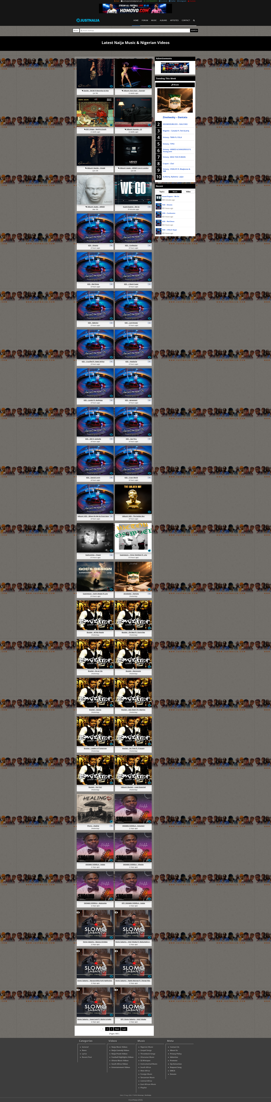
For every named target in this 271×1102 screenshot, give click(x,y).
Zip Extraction (176, 1064)
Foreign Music (146, 1074)
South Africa (145, 1067)
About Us (174, 1050)
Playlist (143, 1088)
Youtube (192, 1)
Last (124, 1029)
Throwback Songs (147, 1054)
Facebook (163, 1)
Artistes (174, 20)
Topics (161, 192)
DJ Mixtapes (145, 1060)
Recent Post (87, 1057)
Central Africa (146, 1081)
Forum (145, 20)
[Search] (194, 20)
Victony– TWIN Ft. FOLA (172, 137)
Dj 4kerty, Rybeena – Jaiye (173, 177)
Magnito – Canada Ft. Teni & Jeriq (176, 131)
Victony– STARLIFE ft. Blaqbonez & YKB (176, 170)
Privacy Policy (176, 1054)
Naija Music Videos (119, 1047)
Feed (117, 1)
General (85, 1047)
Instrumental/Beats (148, 1064)
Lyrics (84, 1054)
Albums (163, 20)
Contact (186, 20)
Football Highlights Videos (122, 1057)
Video (188, 192)
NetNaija (148, 1095)
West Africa (145, 1071)
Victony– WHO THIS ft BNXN (174, 157)
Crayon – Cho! (168, 163)
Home (136, 20)
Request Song (175, 1067)
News (84, 1050)
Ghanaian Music (147, 1057)
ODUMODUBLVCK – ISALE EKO (175, 124)
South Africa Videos (119, 1064)
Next (117, 1029)
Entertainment (181, 200)
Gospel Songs (146, 1050)
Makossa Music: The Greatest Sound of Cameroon (180, 213)
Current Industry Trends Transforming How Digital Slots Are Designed (187, 205)
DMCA (172, 1071)
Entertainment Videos (120, 1067)
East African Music (148, 1084)
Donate (173, 1074)
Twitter (173, 1)
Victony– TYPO (168, 144)
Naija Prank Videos (119, 1054)
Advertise (174, 1057)
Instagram (182, 1)
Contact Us (174, 1047)
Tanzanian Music (147, 1077)
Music (154, 20)
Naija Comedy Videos (120, 1050)
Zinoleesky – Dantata (175, 117)
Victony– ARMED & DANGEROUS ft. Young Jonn (177, 150)
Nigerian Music (146, 1047)
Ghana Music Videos (120, 1060)
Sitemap (140, 1095)
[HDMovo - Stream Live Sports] (135, 12)
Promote (173, 1060)
